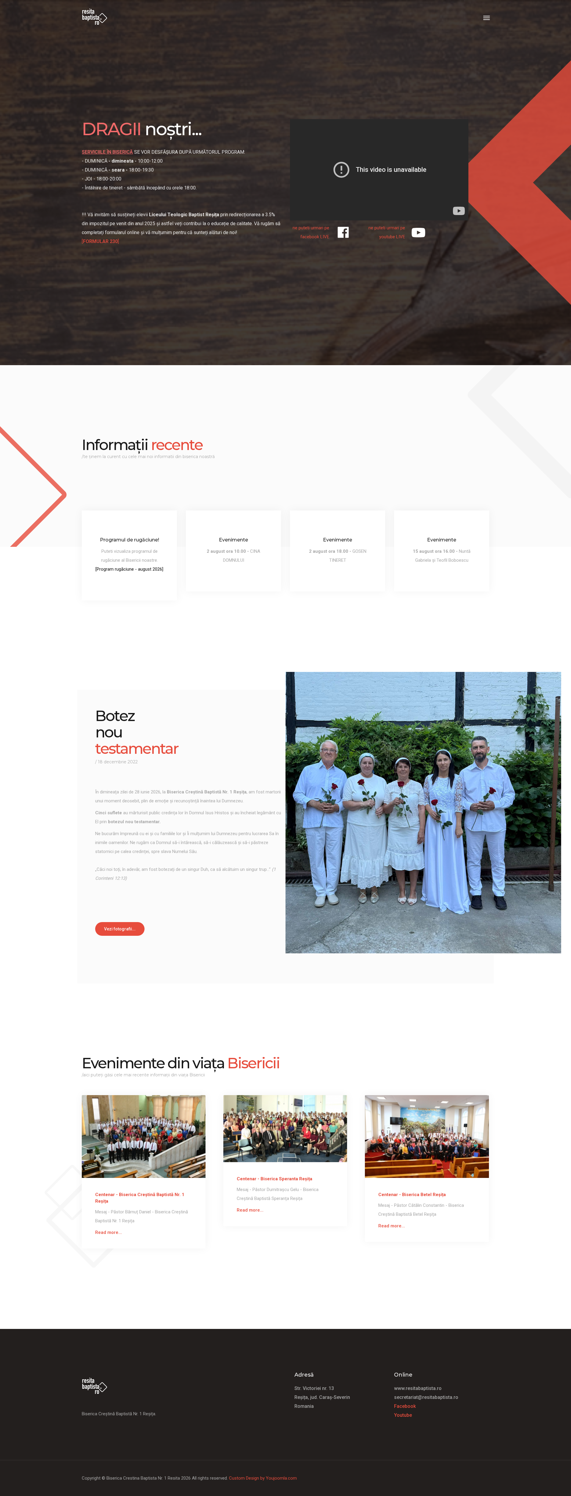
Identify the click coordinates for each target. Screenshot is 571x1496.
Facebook (405, 1406)
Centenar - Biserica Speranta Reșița (274, 1178)
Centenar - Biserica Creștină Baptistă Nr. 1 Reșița (139, 1198)
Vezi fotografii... (120, 929)
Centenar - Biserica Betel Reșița (412, 1194)
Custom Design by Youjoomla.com (263, 1478)
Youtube (403, 1415)
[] (100, 241)
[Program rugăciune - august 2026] (129, 569)
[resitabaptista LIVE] (343, 232)
